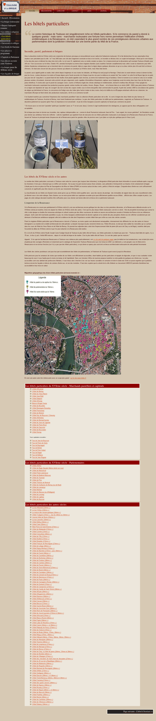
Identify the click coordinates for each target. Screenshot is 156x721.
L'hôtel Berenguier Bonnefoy (41, 408)
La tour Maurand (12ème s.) (41, 507)
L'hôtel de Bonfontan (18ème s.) (42, 558)
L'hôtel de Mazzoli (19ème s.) (42, 692)
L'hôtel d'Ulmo (36, 466)
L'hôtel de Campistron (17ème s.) (43, 587)
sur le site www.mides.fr (78, 378)
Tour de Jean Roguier (39, 457)
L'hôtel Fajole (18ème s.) (40, 620)
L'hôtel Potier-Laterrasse (40, 473)
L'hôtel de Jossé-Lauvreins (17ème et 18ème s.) (48, 613)
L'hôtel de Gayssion (38, 427)
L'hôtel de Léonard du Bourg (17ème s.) (45, 575)
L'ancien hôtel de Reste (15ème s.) (43, 517)
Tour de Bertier (37, 448)
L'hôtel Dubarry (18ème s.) (40, 704)
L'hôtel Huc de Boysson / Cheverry (43, 415)
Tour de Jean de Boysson (40, 440)
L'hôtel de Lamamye (38, 487)
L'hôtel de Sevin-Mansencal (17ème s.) (45, 567)
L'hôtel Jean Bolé (37, 396)
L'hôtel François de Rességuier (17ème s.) (46, 543)
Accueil (32, 11)
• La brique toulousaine (10, 21)
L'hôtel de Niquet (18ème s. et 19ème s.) (45, 690)
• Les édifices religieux (10, 31)
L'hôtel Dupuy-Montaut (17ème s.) (43, 548)
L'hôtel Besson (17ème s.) (40, 603)
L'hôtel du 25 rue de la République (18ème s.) (47, 661)
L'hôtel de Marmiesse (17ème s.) (43, 577)
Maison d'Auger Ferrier (39, 403)
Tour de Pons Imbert (39, 450)
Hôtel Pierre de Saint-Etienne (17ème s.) (45, 527)
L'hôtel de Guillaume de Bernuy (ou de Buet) (46, 485)
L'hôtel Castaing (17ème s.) (41, 680)
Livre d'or (61, 11)
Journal (103, 11)
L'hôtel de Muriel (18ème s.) (41, 570)
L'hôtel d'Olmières (38, 418)
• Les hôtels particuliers (6, 37)
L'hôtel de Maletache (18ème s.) (42, 663)
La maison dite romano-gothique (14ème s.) (46, 512)
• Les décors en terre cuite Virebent (9, 62)
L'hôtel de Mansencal (39, 470)
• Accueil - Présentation (10, 18)
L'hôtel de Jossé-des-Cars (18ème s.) (44, 608)
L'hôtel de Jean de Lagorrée (41, 422)
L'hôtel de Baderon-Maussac (41, 475)
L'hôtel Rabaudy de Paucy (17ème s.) (44, 627)
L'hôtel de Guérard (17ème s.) (42, 584)
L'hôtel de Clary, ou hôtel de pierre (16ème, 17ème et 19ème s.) (53, 651)
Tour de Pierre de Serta (39, 443)
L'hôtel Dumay (36, 432)
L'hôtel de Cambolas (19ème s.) (42, 699)
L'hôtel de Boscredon (39, 430)
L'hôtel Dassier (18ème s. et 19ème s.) (45, 675)
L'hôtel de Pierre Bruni (39, 425)
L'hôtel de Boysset (38, 499)
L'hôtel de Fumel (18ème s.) (41, 553)
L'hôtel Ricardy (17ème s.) (40, 687)
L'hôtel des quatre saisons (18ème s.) (44, 683)
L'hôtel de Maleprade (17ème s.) (42, 529)
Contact (75, 11)
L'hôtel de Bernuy (38, 391)
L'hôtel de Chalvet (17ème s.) (41, 630)
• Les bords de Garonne (10, 47)
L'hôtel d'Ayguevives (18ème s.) (42, 594)
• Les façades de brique (10, 73)
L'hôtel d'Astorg (37, 401)
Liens (89, 11)
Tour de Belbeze (37, 455)
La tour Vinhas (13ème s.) (40, 510)
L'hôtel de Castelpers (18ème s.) (42, 572)
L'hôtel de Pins (37, 480)
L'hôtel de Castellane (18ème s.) (42, 555)
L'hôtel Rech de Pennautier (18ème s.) (44, 611)
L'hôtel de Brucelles (38, 406)
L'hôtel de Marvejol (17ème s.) (42, 647)
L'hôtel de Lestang (38, 494)
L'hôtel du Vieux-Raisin (39, 394)
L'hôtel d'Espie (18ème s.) (40, 591)
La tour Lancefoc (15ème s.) (41, 519)
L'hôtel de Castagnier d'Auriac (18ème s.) (45, 582)
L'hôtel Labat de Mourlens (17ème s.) (44, 623)
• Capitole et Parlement (10, 57)
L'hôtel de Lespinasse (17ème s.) (43, 644)
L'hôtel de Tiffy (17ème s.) (40, 536)
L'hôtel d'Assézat (37, 389)
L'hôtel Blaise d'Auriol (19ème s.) (43, 618)
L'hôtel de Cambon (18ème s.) (42, 563)
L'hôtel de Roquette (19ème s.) (42, 666)
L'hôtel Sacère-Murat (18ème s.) (42, 606)
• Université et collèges (10, 43)
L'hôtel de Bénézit (38, 413)
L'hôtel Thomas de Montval (41, 482)
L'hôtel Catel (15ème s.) (40, 524)
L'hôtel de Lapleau (38, 497)
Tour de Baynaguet (38, 445)
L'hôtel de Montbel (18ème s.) (42, 654)
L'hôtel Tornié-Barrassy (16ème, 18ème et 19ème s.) (49, 678)
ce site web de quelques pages (103, 239)
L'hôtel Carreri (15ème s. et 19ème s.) (44, 625)
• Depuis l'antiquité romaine (8, 26)
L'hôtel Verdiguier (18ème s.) (41, 673)
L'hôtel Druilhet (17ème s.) (40, 539)
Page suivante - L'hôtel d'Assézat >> (138, 711)
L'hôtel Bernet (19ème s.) (40, 697)
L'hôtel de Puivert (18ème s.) (41, 565)
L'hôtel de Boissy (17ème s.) (41, 649)
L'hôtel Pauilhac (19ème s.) (41, 695)
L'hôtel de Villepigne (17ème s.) (42, 656)
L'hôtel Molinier (37, 490)
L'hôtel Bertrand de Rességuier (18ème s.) (46, 668)
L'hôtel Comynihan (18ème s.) (42, 534)
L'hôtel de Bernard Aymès (40, 420)
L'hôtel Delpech (37, 398)
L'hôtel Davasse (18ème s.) (41, 596)
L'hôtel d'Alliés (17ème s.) (40, 671)
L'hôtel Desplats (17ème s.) (41, 541)
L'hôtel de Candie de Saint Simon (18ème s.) (47, 589)
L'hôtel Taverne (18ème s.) (41, 642)
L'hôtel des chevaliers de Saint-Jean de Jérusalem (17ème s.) (52, 659)
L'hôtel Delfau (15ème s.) (40, 522)
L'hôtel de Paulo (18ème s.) (41, 579)
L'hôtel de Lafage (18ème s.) (41, 546)
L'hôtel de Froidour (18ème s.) (42, 560)
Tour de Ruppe (37, 452)
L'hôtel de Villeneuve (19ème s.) (42, 702)
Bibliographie (46, 11)
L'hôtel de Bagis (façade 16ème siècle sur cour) (47, 468)
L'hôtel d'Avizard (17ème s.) (41, 615)
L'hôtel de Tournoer (38, 478)
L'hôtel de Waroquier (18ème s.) (42, 639)
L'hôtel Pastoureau (38, 410)
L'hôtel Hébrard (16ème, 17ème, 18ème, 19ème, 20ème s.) (51, 637)
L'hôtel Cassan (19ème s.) (40, 601)
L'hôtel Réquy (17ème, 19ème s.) (43, 635)
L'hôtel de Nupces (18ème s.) (41, 685)
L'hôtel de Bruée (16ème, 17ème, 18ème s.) (46, 632)
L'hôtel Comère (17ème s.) (40, 531)
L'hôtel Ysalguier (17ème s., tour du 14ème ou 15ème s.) (51, 515)
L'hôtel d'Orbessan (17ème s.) (42, 599)
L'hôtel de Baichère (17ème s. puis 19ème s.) (47, 551)
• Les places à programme (6, 52)
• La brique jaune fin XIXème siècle (9, 68)
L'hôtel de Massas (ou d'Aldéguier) (43, 492)
